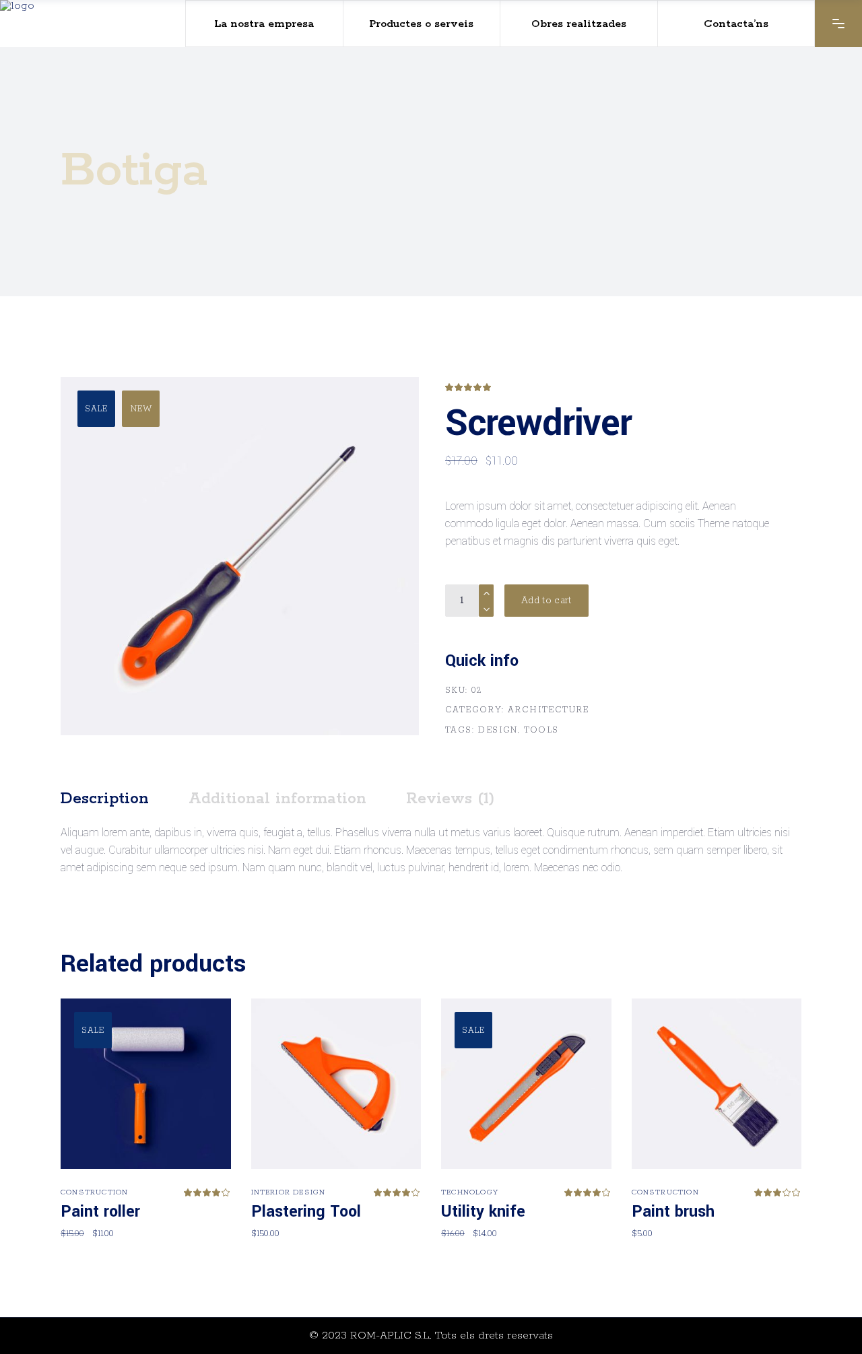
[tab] (123, 799)
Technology (469, 1192)
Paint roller (100, 1211)
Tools (541, 730)
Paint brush (673, 1211)
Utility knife (483, 1211)
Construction (94, 1192)
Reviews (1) (450, 799)
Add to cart (546, 601)
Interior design (288, 1192)
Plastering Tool (306, 1211)
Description (105, 799)
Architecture (548, 710)
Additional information (277, 799)
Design (497, 730)
